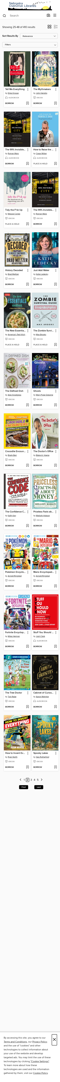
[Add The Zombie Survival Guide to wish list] (55, 345)
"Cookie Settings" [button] (39, 1061)
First (24, 787)
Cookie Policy (40, 1073)
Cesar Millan (41, 153)
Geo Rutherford (42, 757)
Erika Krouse (13, 93)
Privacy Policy (39, 1041)
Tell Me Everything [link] (15, 89)
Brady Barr (12, 455)
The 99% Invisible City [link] (15, 149)
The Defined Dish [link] (14, 391)
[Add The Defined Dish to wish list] (27, 405)
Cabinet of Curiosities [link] (43, 692)
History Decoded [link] (14, 270)
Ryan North (12, 757)
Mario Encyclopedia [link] (43, 572)
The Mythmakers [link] (42, 89)
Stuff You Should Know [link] (43, 632)
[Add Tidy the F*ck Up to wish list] (27, 224)
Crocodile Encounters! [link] (15, 451)
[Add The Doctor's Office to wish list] (55, 466)
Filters (8, 44)
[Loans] (48, 16)
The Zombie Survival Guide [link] (43, 330)
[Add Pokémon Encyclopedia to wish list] (27, 586)
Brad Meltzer (13, 274)
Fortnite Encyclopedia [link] (15, 632)
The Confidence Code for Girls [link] (15, 511)
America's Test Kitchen (17, 334)
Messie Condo (14, 214)
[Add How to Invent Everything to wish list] (27, 767)
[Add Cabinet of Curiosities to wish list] (55, 707)
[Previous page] (20, 780)
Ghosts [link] (37, 391)
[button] (49, 27)
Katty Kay (12, 515)
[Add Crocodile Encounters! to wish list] (27, 466)
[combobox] (23, 15)
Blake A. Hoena (42, 455)
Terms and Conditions (15, 1041)
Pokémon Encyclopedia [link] (15, 572)
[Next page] (42, 780)
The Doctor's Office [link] (43, 451)
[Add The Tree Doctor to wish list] (27, 707)
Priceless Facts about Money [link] (43, 511)
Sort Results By (10, 36)
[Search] (4, 15)
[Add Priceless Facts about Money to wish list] (55, 526)
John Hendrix (41, 93)
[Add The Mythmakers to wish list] (55, 103)
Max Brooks (41, 334)
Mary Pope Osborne (44, 395)
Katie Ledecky (42, 274)
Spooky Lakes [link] (40, 753)
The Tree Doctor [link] (13, 692)
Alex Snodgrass (14, 395)
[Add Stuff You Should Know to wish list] (55, 647)
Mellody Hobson (43, 515)
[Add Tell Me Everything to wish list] (27, 103)
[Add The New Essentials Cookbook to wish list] (27, 345)
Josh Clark (40, 636)
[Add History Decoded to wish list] (27, 285)
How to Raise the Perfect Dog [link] (43, 149)
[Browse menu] (55, 15)
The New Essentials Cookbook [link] (15, 330)
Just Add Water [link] (41, 270)
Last (39, 787)
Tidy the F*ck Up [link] (13, 210)
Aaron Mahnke (42, 696)
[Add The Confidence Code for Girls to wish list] (27, 526)
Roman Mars (13, 153)
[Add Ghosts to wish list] (55, 405)
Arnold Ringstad (15, 576)
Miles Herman (14, 636)
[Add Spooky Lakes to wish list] (55, 767)
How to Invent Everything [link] (15, 753)
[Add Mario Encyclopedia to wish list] (55, 586)
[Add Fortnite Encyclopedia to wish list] (27, 647)
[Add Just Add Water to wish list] (55, 285)
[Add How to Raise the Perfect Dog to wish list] (55, 164)
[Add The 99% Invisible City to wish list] (27, 164)
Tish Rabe (12, 696)
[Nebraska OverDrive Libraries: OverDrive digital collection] (30, 6)
